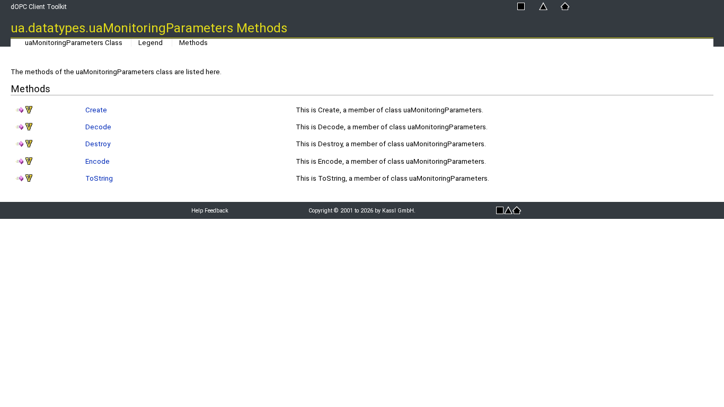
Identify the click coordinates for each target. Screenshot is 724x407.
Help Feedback (209, 210)
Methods (193, 43)
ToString (99, 178)
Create (96, 110)
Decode (98, 127)
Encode (97, 161)
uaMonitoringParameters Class (73, 43)
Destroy (97, 144)
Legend (150, 43)
